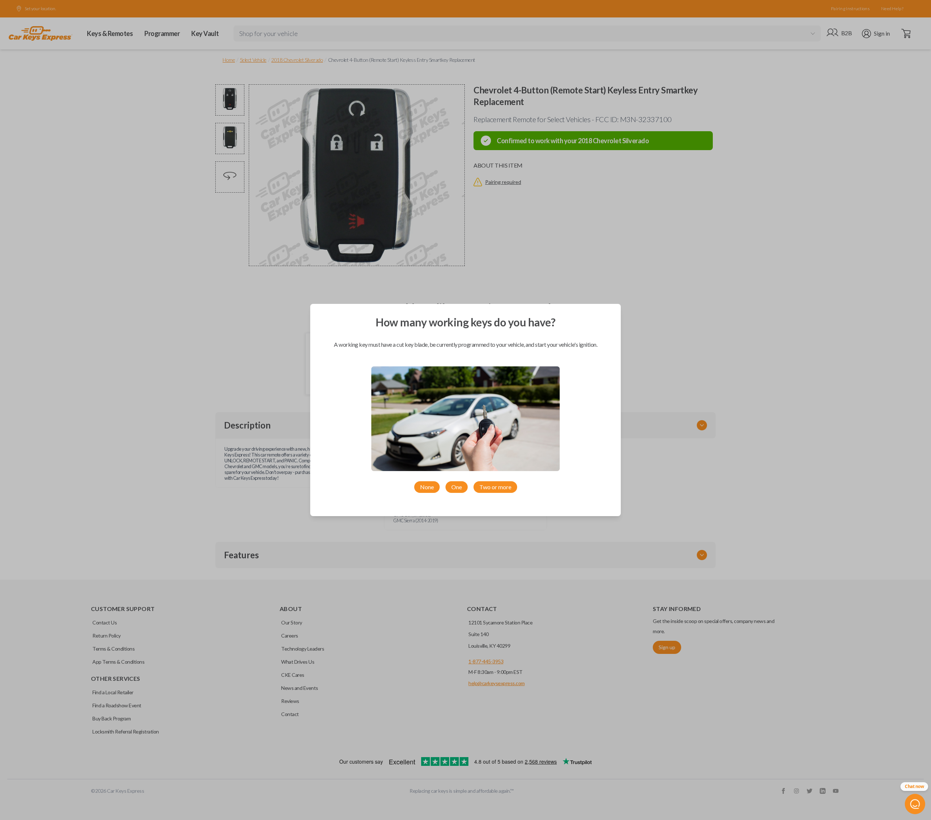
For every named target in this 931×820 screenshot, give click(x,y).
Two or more (495, 486)
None (427, 486)
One (456, 486)
